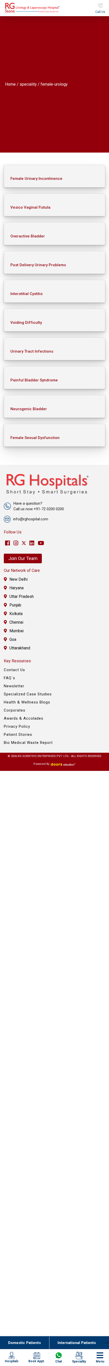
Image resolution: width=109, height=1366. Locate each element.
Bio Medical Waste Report (28, 742)
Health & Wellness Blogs (27, 702)
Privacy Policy (17, 726)
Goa (12, 639)
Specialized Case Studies (28, 694)
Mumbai (16, 630)
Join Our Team (23, 558)
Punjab (15, 605)
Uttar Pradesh (21, 596)
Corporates (14, 710)
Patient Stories (18, 734)
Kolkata (16, 613)
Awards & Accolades (23, 718)
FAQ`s (9, 678)
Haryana (16, 588)
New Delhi (18, 579)
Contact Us (14, 670)
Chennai (16, 622)
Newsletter (14, 686)
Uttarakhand (19, 648)
